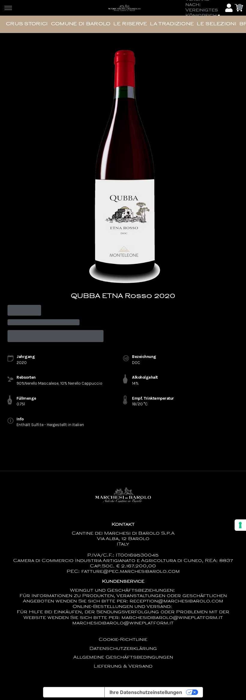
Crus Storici (27, 24)
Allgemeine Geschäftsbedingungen (123, 657)
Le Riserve (130, 24)
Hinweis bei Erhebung (74, 692)
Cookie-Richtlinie (123, 640)
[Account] (229, 8)
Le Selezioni (216, 24)
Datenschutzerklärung (123, 649)
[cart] (239, 8)
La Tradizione (172, 24)
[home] (124, 7)
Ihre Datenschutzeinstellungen (146, 692)
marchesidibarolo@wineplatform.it (123, 623)
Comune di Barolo (81, 24)
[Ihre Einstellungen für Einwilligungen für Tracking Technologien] (240, 525)
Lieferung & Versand (123, 666)
